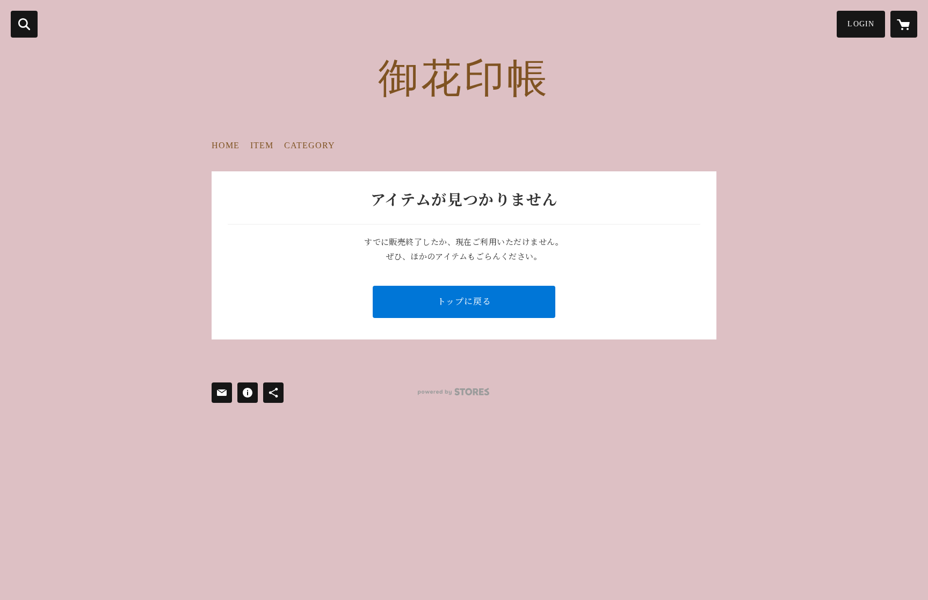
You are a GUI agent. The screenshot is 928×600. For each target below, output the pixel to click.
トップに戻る (464, 301)
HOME (226, 145)
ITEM (261, 145)
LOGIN (860, 24)
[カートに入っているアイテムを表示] (903, 24)
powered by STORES (453, 392)
